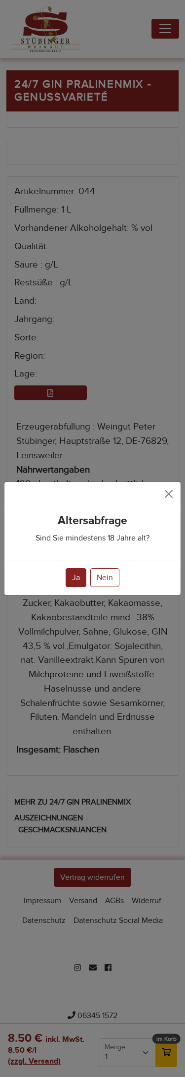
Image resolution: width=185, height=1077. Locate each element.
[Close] (169, 494)
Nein (105, 578)
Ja (76, 578)
